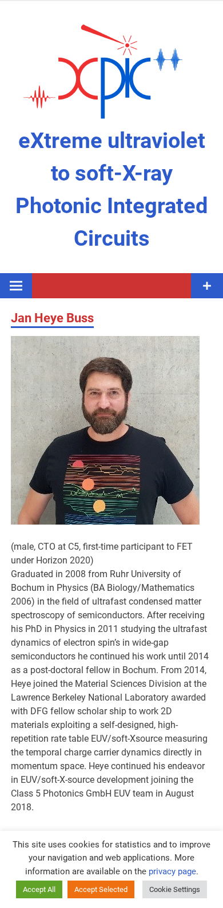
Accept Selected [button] (101, 889)
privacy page (172, 871)
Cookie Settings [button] (174, 889)
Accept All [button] (39, 889)
